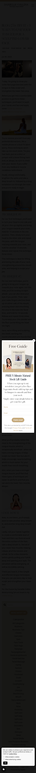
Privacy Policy (17, 428)
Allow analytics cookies (12, 757)
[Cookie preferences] (3, 769)
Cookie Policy (13, 754)
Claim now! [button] (18, 420)
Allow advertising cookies (13, 759)
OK (5, 763)
